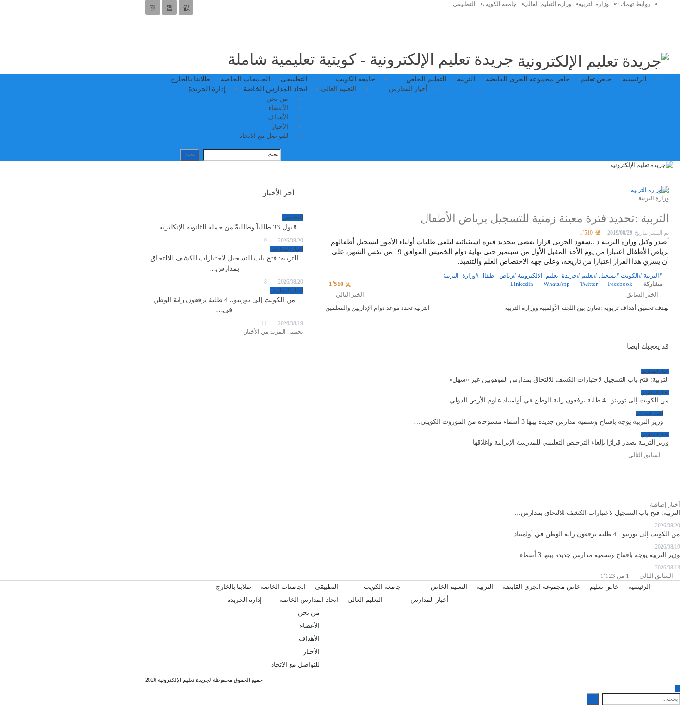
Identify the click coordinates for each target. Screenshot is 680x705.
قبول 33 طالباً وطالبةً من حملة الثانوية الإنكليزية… (224, 227)
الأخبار (280, 126)
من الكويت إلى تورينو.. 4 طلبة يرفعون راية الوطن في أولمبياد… (593, 534)
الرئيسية (634, 79)
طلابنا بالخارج (190, 79)
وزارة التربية (593, 3)
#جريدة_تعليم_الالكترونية (549, 275)
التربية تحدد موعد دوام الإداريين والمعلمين (377, 307)
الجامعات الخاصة (245, 79)
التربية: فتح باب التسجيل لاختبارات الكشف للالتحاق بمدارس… (597, 512)
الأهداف (277, 117)
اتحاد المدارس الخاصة (275, 89)
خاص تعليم (596, 79)
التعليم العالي (338, 88)
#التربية (652, 275)
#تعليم (589, 275)
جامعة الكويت (499, 3)
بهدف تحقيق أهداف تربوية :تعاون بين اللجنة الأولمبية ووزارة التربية (587, 307)
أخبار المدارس (408, 88)
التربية (466, 79)
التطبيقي (464, 3)
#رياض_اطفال (498, 275)
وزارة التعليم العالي (547, 3)
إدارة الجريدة (207, 89)
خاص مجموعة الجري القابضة (528, 79)
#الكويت (631, 275)
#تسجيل (609, 275)
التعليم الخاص (426, 79)
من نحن (277, 98)
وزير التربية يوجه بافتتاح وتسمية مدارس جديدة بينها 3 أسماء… (596, 554)
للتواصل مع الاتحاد (264, 135)
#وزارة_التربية (461, 275)
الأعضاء (278, 108)
